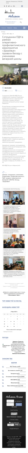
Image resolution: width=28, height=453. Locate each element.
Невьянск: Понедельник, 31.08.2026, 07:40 (14, 2)
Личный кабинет (11, 21)
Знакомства (7, 359)
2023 (8, 33)
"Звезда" (8, 416)
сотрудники (11, 174)
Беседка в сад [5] (15, 373)
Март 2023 (14, 311)
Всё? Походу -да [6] (15, 366)
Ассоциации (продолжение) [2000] (15, 376)
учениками (19, 174)
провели (8, 178)
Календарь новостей (10, 307)
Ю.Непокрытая (13, 416)
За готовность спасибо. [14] (15, 370)
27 (4, 326)
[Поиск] (20, 22)
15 (10, 321)
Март (11, 33)
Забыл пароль (14, 406)
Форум (14, 363)
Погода (5, 337)
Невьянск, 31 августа (18, 341)
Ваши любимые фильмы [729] (15, 385)
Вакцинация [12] (15, 382)
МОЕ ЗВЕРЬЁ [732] (15, 379)
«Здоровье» (6, 181)
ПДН (3, 178)
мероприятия (16, 178)
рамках (4, 174)
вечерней (5, 180)
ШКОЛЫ (11, 180)
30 (14, 326)
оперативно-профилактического (13, 176)
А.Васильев (19, 416)
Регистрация (12, 295)
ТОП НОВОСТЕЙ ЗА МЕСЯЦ (11, 301)
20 (4, 323)
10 (17, 318)
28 (7, 326)
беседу (17, 180)
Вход (18, 295)
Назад (3, 31)
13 (4, 321)
